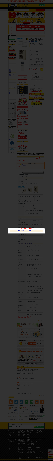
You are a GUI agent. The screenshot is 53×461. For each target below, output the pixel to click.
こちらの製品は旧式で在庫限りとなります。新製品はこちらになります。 (26, 230)
